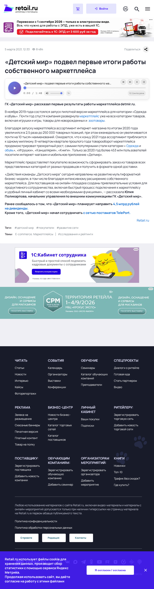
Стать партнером (125, 381)
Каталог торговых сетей (60, 427)
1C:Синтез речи (136, 93)
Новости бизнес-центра (59, 417)
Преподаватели (91, 385)
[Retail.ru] (28, 9)
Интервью (21, 381)
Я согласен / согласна (110, 570)
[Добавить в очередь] (137, 82)
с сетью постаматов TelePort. (107, 213)
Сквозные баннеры (27, 425)
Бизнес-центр (60, 407)
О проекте (26, 537)
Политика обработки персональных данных (43, 527)
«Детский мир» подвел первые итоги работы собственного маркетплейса (74, 83)
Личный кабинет (88, 409)
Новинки (119, 466)
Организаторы (57, 374)
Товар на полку (25, 444)
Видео (118, 387)
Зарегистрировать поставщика (27, 468)
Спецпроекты (126, 360)
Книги (119, 458)
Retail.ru (143, 220)
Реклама (22, 407)
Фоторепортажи (25, 393)
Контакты (80, 537)
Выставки (54, 381)
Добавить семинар (60, 484)
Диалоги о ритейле (126, 368)
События (56, 360)
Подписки (87, 425)
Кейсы (19, 387)
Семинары (88, 368)
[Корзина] (78, 9)
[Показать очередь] (144, 82)
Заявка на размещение (23, 417)
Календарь (55, 368)
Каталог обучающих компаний (94, 376)
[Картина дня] (125, 8)
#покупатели (45, 228)
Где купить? (121, 485)
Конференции (57, 387)
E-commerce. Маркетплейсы (34, 234)
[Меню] (147, 8)
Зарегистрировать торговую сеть (126, 417)
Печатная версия (26, 431)
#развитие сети (67, 228)
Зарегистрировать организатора (93, 472)
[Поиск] (137, 9)
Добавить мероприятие (90, 482)
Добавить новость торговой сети (126, 427)
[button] (29, 360)
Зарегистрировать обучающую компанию (60, 474)
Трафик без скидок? (127, 478)
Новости (20, 374)
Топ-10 (118, 472)
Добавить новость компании (27, 478)
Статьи (19, 368)
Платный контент (26, 438)
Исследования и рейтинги (75, 234)
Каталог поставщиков (57, 437)
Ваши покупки (90, 419)
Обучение (89, 360)
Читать (21, 360)
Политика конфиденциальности (36, 521)
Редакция (53, 537)
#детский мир (24, 228)
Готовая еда (122, 374)
